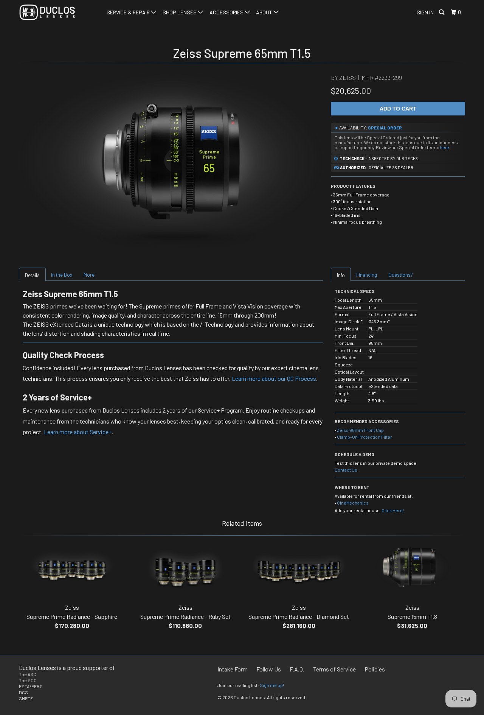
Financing (366, 275)
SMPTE (26, 698)
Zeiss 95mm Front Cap (360, 430)
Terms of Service (334, 669)
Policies (375, 669)
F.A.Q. (297, 669)
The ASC (27, 674)
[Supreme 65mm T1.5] (171, 160)
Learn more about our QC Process (274, 378)
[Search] (442, 12)
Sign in (425, 12)
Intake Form (232, 669)
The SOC (28, 680)
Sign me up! (272, 685)
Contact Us (346, 469)
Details (32, 275)
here (444, 147)
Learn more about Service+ (78, 431)
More (89, 275)
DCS (23, 692)
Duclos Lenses (249, 697)
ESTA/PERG (31, 686)
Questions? (400, 275)
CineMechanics (353, 502)
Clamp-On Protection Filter (364, 436)
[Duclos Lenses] (57, 12)
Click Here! (393, 510)
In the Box (61, 275)
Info (341, 275)
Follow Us (268, 669)
